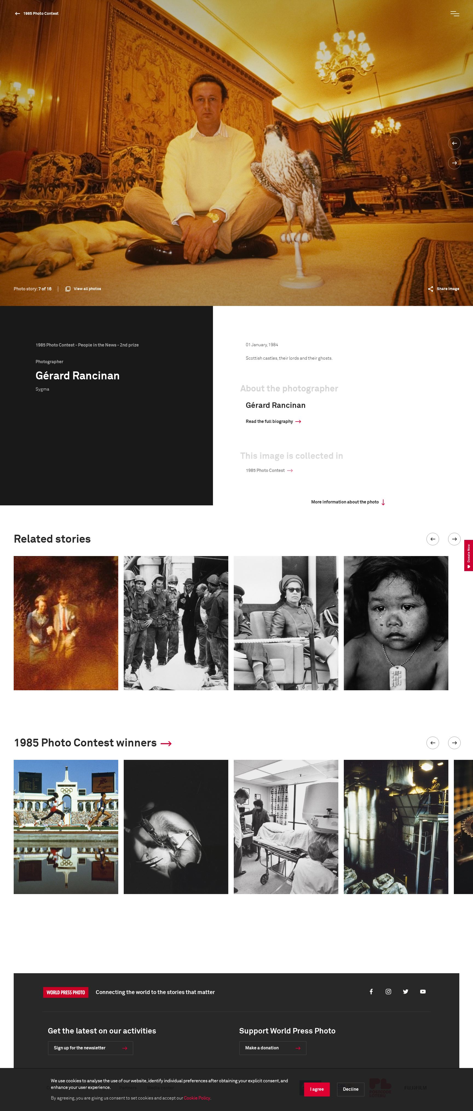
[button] (432, 539)
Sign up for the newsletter (79, 1048)
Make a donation (262, 1048)
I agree (317, 1089)
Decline (351, 1089)
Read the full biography (269, 421)
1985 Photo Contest (41, 14)
